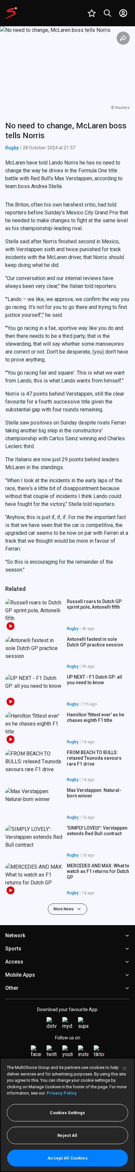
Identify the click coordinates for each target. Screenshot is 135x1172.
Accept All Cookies (67, 1158)
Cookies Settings (67, 1112)
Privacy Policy (62, 1093)
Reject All (67, 1135)
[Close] (124, 1068)
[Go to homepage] (11, 13)
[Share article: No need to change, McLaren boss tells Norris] (123, 38)
